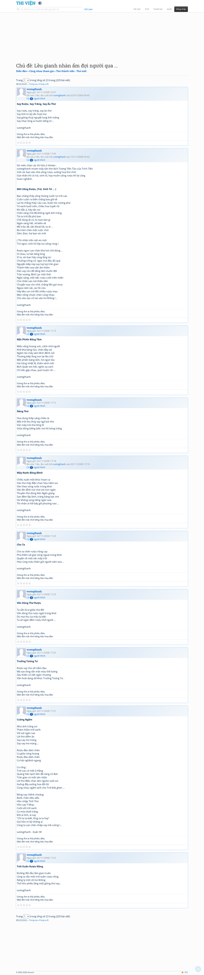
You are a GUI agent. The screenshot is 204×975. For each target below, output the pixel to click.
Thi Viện (25, 3)
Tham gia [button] (157, 9)
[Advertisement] (102, 35)
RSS (186, 972)
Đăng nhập (181, 9)
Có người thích (36, 98)
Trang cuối (44, 84)
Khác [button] (169, 9)
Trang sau (33, 84)
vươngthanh (34, 89)
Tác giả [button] (136, 9)
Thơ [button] (147, 9)
